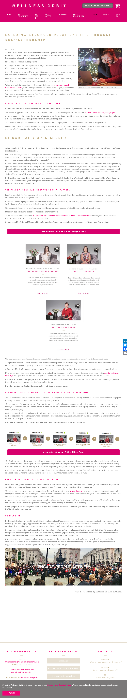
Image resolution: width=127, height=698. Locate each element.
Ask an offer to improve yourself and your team (63, 231)
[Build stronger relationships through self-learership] (100, 67)
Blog (94, 14)
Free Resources (78, 15)
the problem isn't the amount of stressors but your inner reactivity (61, 216)
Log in (118, 15)
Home (9, 14)
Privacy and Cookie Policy (59, 685)
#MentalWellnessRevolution (22, 670)
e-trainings (23, 15)
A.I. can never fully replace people (100, 112)
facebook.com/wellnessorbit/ (105, 670)
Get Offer (48, 15)
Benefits (63, 14)
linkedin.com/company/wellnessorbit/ (105, 662)
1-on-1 (36, 16)
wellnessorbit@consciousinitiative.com (22, 662)
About (106, 14)
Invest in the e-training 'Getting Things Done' (63, 452)
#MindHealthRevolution (21, 672)
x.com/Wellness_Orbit (105, 678)
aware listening (76, 491)
